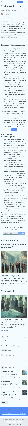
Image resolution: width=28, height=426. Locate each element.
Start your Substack (11, 422)
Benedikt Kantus (7, 13)
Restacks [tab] (10, 350)
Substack (8, 424)
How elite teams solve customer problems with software (8, 395)
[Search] (25, 367)
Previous (5, 340)
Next (23, 340)
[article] (14, 374)
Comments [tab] (4, 350)
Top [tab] (2, 367)
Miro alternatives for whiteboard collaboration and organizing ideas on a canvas (10, 373)
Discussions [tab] (11, 367)
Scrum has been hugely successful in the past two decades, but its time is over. (10, 383)
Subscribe (20, 2)
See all (4, 402)
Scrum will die (5, 381)
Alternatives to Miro (7, 371)
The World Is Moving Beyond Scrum (10, 391)
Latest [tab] (6, 367)
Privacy (14, 419)
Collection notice (22, 419)
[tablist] (7, 350)
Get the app (19, 422)
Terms (17, 419)
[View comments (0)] (7, 17)
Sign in (25, 2)
